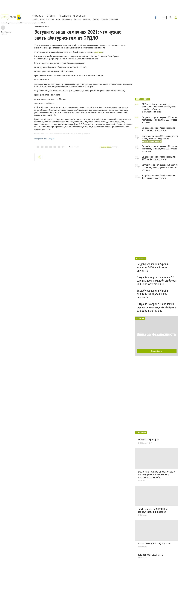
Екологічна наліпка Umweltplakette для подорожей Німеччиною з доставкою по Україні (156, 474)
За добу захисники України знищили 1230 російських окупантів (158, 176)
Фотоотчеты (114, 19)
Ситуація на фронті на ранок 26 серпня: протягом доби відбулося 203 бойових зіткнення (160, 148)
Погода (58, 19)
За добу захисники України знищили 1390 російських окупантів (153, 294)
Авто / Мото (87, 19)
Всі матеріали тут (157, 351)
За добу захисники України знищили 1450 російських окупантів (158, 158)
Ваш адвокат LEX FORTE (150, 554)
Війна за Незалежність (156, 334)
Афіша (42, 19)
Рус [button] (164, 17)
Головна (39, 16)
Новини (52, 16)
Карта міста (77, 19)
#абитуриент (38, 139)
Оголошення (50, 19)
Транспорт (96, 19)
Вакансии (81, 16)
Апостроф (98, 52)
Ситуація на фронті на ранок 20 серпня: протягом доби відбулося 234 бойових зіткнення (156, 281)
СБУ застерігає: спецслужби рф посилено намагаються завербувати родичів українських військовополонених (158, 108)
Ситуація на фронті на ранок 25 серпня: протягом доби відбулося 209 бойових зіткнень (160, 167)
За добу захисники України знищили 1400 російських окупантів (158, 129)
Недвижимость (67, 19)
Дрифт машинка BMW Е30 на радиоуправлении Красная (153, 510)
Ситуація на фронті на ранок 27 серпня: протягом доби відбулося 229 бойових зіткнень (160, 120)
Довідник (66, 16)
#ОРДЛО (51, 139)
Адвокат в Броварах (148, 439)
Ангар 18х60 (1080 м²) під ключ (154, 543)
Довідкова (104, 19)
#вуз (45, 139)
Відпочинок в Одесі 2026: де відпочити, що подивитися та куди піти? (160, 137)
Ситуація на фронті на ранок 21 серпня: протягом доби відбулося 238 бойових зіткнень (156, 307)
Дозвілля (35, 19)
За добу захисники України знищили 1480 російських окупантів (153, 267)
